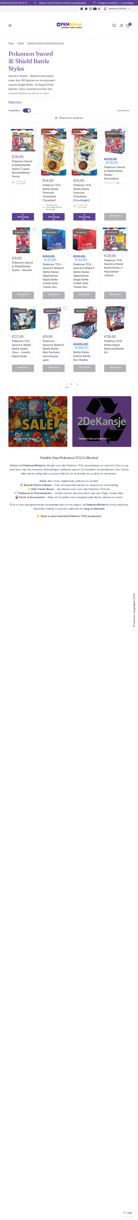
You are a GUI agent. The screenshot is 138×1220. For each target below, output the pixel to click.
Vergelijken (14, 110)
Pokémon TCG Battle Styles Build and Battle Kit (114, 346)
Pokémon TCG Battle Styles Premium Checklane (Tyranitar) (51, 192)
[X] (86, 9)
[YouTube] (95, 9)
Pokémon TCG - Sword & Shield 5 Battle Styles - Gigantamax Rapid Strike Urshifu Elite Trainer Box (53, 276)
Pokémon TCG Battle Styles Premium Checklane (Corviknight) (82, 192)
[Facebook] (82, 9)
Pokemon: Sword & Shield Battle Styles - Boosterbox (114, 172)
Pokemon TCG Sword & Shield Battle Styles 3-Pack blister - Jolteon (114, 267)
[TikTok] (99, 9)
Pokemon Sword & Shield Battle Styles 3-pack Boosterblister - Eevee (22, 168)
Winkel (21, 43)
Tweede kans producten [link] (93, 438)
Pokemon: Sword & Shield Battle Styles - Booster (22, 266)
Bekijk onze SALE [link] (24, 438)
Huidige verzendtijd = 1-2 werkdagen (104, 3)
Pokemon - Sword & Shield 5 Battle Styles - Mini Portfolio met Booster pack (53, 350)
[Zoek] (114, 25)
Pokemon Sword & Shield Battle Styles (45, 43)
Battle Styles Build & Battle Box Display (81, 356)
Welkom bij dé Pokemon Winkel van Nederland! (50, 3)
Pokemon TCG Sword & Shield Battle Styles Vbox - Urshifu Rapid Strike (21, 348)
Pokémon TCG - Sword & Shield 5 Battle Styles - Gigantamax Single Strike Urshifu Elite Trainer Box (84, 276)
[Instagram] (90, 9)
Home (11, 43)
